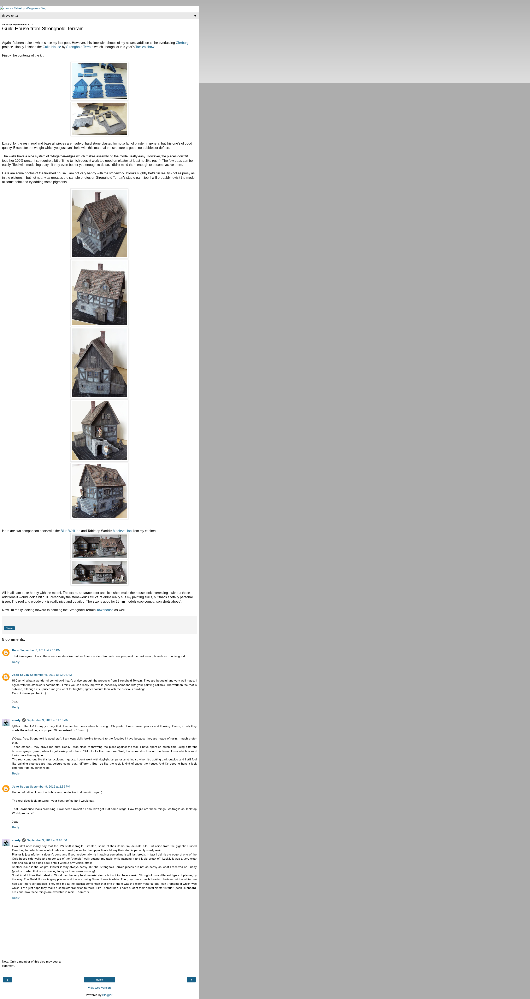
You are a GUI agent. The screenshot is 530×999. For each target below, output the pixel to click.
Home (99, 979)
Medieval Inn (122, 531)
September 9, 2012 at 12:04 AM (51, 674)
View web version (99, 987)
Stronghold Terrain (79, 47)
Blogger (107, 995)
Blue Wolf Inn (70, 531)
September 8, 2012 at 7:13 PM (40, 650)
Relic (15, 650)
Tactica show (144, 47)
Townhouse (104, 610)
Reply (15, 662)
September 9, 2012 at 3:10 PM (47, 840)
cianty (16, 720)
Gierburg (182, 43)
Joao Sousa (20, 674)
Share (9, 628)
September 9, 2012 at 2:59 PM (50, 786)
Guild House (52, 47)
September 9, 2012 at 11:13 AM (48, 720)
